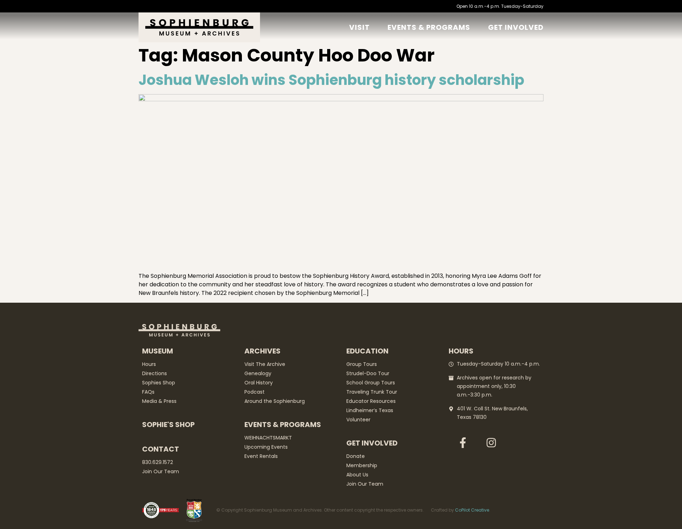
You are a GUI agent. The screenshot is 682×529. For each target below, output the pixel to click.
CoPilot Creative (472, 510)
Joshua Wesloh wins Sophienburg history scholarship (331, 80)
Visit (359, 27)
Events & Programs (429, 27)
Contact (160, 449)
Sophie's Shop (168, 425)
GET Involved (515, 27)
